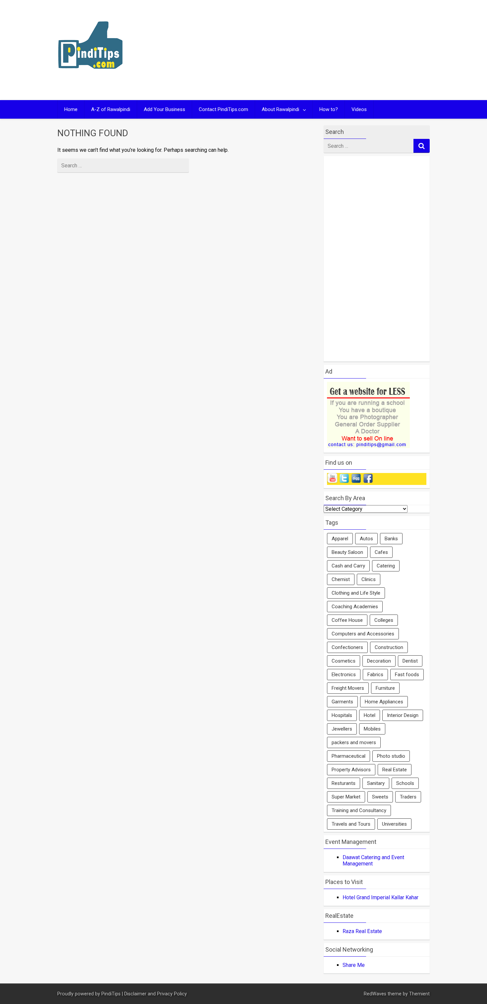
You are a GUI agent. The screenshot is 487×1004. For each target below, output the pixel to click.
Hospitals (342, 715)
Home (71, 109)
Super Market (346, 797)
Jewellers (342, 729)
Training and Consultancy (359, 810)
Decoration (379, 661)
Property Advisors (351, 770)
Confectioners (347, 647)
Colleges (383, 620)
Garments (342, 702)
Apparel (340, 539)
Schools (405, 783)
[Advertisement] (307, 50)
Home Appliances (384, 702)
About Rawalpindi (280, 109)
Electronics (344, 675)
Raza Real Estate (362, 931)
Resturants (343, 783)
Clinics (368, 579)
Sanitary (376, 783)
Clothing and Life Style (356, 593)
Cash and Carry (348, 566)
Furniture (385, 688)
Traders (408, 797)
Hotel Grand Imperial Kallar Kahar (380, 897)
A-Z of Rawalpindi (110, 109)
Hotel (369, 715)
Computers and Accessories (363, 634)
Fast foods (407, 675)
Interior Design (402, 715)
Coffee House (347, 620)
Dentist (410, 661)
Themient (419, 994)
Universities (394, 824)
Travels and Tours (351, 824)
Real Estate (394, 770)
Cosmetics (343, 661)
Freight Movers (348, 688)
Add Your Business (164, 109)
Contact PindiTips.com (223, 109)
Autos (366, 539)
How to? (328, 109)
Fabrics (375, 675)
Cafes (381, 552)
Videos (359, 109)
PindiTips (111, 994)
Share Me (354, 965)
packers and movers (354, 742)
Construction (389, 647)
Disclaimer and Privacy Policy (155, 994)
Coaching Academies (355, 607)
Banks (391, 539)
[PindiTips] (90, 77)
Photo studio (391, 756)
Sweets (380, 797)
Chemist (341, 579)
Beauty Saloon (347, 552)
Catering (386, 566)
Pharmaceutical (348, 756)
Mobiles (372, 729)
